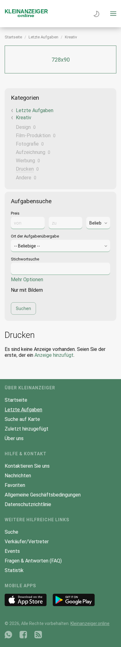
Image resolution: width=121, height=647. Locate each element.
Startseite (13, 37)
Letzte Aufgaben (43, 37)
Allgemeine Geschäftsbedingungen (43, 495)
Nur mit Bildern (27, 290)
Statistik (14, 570)
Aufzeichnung (30, 152)
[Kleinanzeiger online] (26, 16)
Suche (11, 532)
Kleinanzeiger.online (90, 623)
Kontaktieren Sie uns (27, 466)
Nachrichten (18, 476)
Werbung (25, 161)
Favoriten (15, 485)
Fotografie (27, 144)
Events (12, 551)
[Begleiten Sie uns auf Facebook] (23, 634)
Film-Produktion (33, 135)
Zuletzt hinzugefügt (26, 429)
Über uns (14, 438)
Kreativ (71, 37)
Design (23, 127)
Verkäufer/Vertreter (27, 541)
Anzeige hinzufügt (54, 355)
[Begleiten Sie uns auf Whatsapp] (8, 634)
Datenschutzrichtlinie (28, 504)
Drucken (25, 169)
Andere (23, 178)
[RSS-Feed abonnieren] (38, 634)
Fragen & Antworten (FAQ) (33, 561)
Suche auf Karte (22, 419)
